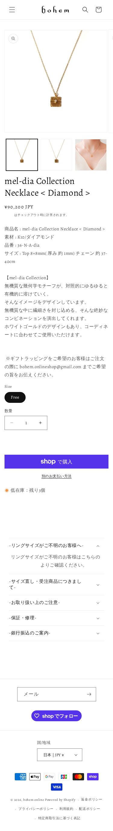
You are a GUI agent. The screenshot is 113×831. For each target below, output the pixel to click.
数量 (9, 410)
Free (15, 397)
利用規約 (66, 809)
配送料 (9, 215)
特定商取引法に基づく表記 (59, 818)
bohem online (33, 800)
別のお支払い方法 (57, 476)
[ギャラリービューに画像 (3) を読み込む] (91, 155)
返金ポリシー (91, 799)
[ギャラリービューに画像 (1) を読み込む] (22, 155)
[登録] (89, 694)
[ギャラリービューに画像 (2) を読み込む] (56, 155)
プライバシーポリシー (36, 809)
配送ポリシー (89, 809)
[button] (12, 9)
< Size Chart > (25, 565)
